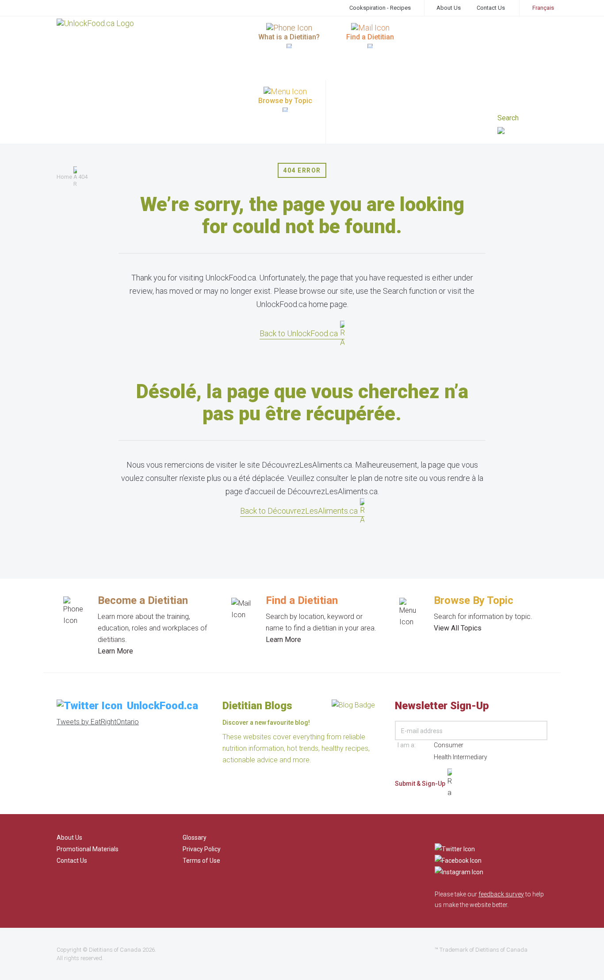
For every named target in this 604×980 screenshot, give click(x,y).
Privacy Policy (202, 849)
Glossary (194, 837)
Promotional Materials (88, 849)
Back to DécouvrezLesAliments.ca (299, 510)
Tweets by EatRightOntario (98, 722)
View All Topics (458, 628)
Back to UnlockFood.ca (299, 333)
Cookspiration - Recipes (380, 7)
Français (543, 7)
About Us (448, 7)
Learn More (115, 651)
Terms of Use (201, 860)
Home (64, 176)
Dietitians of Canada (115, 949)
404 (83, 176)
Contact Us (491, 7)
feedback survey (501, 894)
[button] (522, 131)
